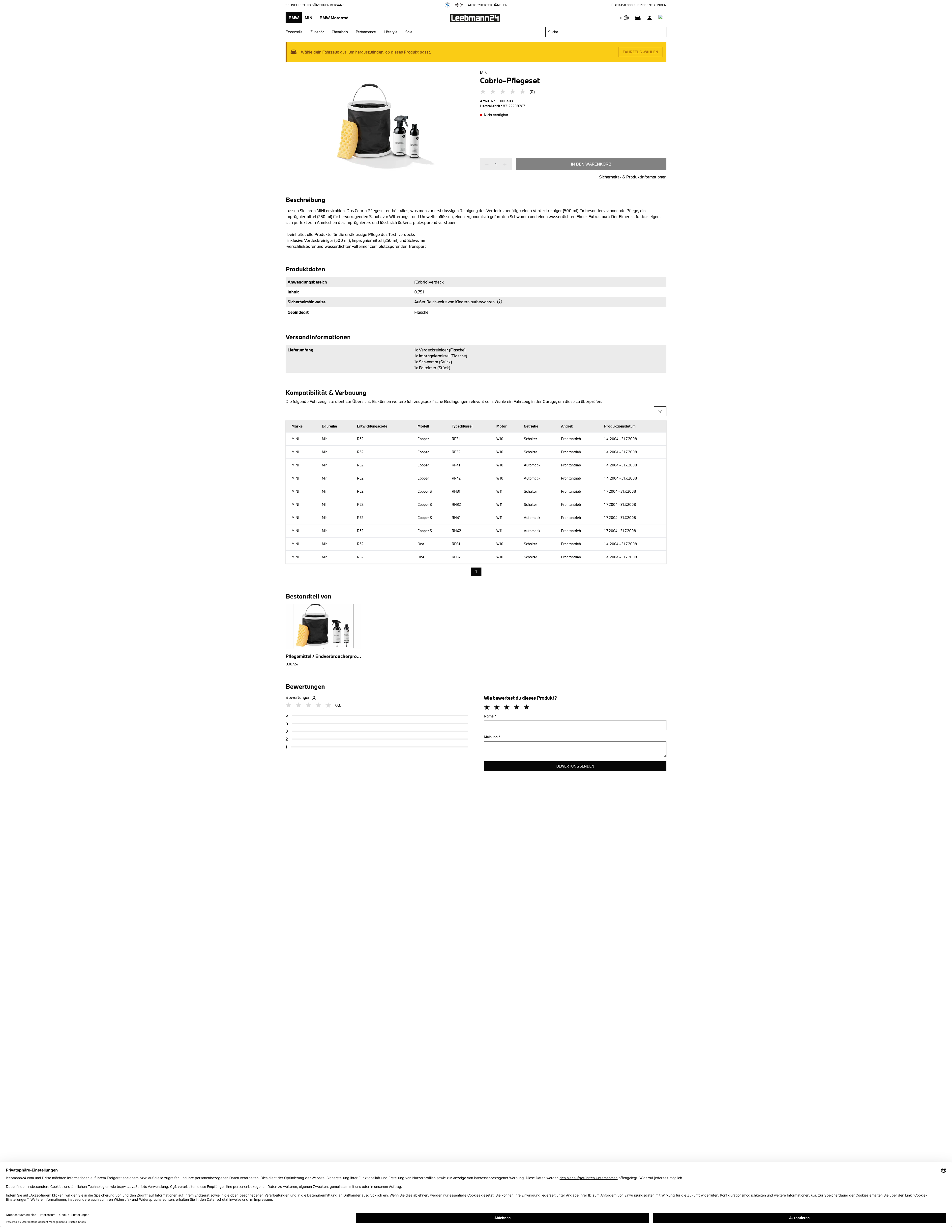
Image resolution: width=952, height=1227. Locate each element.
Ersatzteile (294, 31)
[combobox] (606, 32)
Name (490, 716)
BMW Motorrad (334, 17)
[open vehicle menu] (638, 18)
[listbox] (476, 572)
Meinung (492, 737)
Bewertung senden (575, 766)
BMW (294, 17)
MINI (309, 17)
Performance (366, 31)
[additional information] (500, 302)
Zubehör (317, 31)
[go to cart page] (661, 18)
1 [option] (476, 571)
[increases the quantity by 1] (503, 165)
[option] (321, 635)
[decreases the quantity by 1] (488, 165)
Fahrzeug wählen (640, 52)
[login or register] (650, 18)
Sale (408, 31)
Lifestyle (390, 31)
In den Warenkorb (591, 164)
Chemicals (340, 31)
